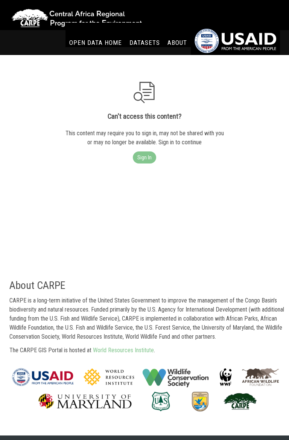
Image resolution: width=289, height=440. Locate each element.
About (177, 42)
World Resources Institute (123, 350)
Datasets (144, 42)
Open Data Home (95, 42)
